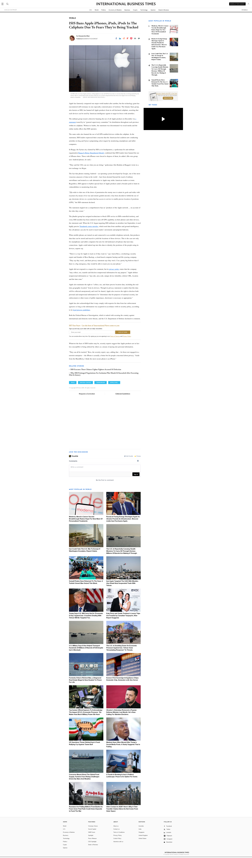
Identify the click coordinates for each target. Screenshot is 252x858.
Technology (144, 10)
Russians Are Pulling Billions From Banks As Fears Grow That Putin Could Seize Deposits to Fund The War (86, 809)
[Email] (135, 38)
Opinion (153, 10)
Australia (141, 826)
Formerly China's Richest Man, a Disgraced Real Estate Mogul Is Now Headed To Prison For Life (85, 680)
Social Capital (92, 829)
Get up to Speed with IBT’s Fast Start (166, 93)
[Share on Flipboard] (127, 38)
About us (116, 826)
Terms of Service (115, 336)
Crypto (135, 10)
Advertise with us (118, 841)
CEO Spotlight (92, 841)
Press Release (92, 838)
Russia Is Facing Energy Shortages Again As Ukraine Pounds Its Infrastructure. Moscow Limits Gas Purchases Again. (123, 519)
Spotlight (90, 835)
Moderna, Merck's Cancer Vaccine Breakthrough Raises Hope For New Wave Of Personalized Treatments (85, 519)
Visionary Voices (93, 826)
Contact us (116, 829)
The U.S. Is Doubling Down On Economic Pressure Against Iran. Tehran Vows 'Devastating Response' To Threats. (121, 648)
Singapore (141, 832)
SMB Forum (91, 832)
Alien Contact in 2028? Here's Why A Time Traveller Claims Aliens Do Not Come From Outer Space (122, 809)
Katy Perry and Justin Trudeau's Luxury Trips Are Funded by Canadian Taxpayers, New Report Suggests (123, 616)
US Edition (245, 10)
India (140, 829)
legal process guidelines (81, 310)
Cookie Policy (117, 838)
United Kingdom (143, 835)
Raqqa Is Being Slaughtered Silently (91, 153)
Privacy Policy (127, 336)
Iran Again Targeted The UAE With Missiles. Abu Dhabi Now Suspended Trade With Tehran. (122, 583)
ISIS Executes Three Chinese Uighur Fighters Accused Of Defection (95, 370)
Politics (103, 10)
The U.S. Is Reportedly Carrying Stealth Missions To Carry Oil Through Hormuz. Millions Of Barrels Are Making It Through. (121, 551)
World (96, 10)
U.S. (90, 10)
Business (127, 10)
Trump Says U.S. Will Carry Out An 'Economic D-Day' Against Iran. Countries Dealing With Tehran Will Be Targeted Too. (86, 616)
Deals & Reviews (163, 10)
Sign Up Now (168, 98)
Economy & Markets (115, 10)
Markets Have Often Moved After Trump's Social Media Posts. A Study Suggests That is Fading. (123, 744)
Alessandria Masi (84, 36)
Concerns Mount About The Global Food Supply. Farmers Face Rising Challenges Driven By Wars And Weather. (84, 777)
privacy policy (114, 269)
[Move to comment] (139, 38)
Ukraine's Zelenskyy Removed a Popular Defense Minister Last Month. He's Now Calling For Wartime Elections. (121, 712)
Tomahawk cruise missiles (89, 226)
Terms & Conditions (119, 832)
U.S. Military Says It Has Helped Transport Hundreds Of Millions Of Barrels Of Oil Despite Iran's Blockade (86, 648)
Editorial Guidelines (123, 394)
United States (142, 838)
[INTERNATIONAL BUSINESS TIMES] (126, 4)
